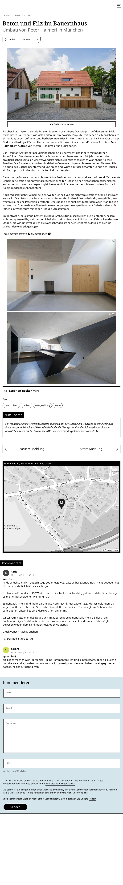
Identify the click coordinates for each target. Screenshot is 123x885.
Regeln (92, 798)
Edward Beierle (18, 234)
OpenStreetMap (111, 550)
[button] (61, 504)
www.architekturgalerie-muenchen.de (74, 431)
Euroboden (41, 234)
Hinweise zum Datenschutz (60, 783)
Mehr (36, 391)
